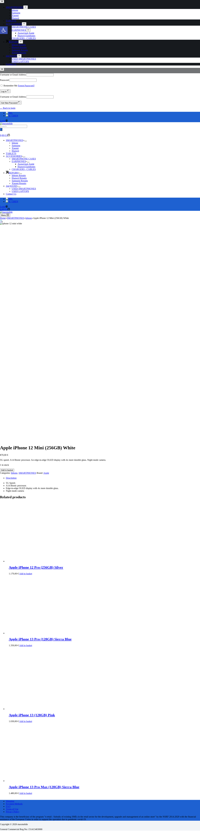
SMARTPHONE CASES (24, 158)
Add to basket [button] (25, 573)
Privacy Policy (12, 811)
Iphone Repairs (19, 175)
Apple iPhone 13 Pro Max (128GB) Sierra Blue (44, 787)
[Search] (1, 129)
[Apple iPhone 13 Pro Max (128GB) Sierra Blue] (28, 781)
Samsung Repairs (20, 180)
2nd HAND (11, 186)
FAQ (8, 806)
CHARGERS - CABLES (24, 169)
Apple (46, 473)
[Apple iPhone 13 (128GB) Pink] (28, 709)
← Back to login (7, 108)
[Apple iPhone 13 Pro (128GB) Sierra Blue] (28, 633)
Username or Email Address (13, 74)
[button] (4, 30)
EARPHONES (19, 161)
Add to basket (7, 470)
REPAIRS (13, 173)
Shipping (10, 801)
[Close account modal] (2, 69)
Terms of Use (12, 809)
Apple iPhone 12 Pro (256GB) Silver (36, 567)
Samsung (16, 145)
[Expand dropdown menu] (25, 141)
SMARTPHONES (14, 140)
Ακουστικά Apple (26, 164)
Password (4, 80)
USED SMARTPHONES (24, 188)
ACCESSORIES (14, 156)
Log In (4, 91)
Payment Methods (14, 804)
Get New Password (9, 103)
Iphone (15, 143)
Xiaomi (15, 148)
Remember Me (10, 85)
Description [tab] (11, 478)
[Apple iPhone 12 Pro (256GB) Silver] (28, 561)
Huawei (15, 151)
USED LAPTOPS (20, 191)
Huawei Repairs (19, 178)
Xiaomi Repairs (19, 183)
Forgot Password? (26, 85)
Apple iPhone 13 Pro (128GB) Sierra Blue (40, 639)
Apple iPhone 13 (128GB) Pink (32, 715)
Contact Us (11, 194)
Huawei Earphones (26, 166)
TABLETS (11, 153)
